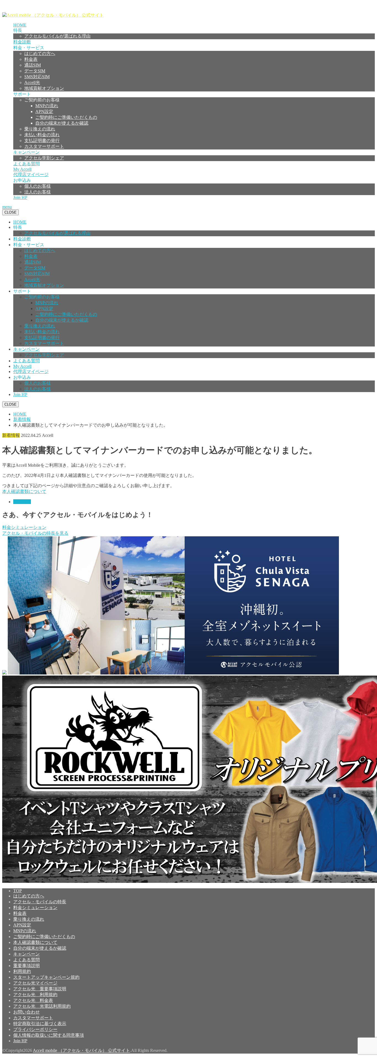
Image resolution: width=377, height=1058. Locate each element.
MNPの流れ (46, 105)
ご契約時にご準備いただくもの (66, 117)
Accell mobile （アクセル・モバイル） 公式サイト (81, 1050)
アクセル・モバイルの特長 (39, 901)
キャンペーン (26, 152)
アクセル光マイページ (35, 983)
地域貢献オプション (44, 88)
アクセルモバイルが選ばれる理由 (57, 36)
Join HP (20, 197)
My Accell (22, 169)
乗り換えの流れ (39, 129)
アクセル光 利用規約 (35, 994)
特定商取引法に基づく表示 (39, 1023)
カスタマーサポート (44, 146)
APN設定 (44, 111)
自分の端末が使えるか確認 (61, 123)
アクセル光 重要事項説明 (39, 988)
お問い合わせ (26, 1012)
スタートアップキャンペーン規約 (46, 977)
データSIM (34, 71)
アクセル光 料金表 (33, 1000)
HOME (19, 25)
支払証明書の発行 (42, 140)
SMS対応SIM (37, 76)
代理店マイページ (31, 174)
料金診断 (22, 42)
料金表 (31, 59)
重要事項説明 (26, 965)
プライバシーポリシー (35, 1029)
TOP (17, 890)
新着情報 (22, 501)
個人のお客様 (37, 186)
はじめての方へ (39, 53)
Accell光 (32, 82)
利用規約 (22, 971)
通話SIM (32, 65)
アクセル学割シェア (44, 158)
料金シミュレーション (24, 527)
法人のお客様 (37, 192)
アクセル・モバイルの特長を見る (35, 533)
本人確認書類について (24, 491)
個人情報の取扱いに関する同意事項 (48, 1035)
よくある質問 (26, 163)
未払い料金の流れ (42, 134)
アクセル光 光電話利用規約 (42, 1006)
